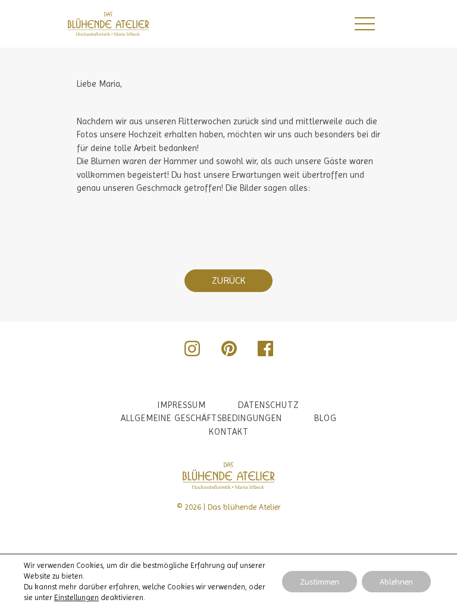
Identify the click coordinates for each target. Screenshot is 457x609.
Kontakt (229, 431)
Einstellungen (76, 597)
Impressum (182, 405)
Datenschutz (268, 405)
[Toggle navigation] (364, 24)
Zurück (228, 280)
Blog (325, 418)
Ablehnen (396, 581)
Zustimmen (319, 581)
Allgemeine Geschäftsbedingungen (201, 418)
